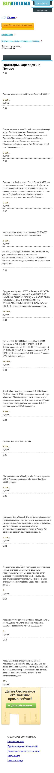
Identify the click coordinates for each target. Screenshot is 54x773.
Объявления (42, 3)
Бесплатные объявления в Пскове (16, 3)
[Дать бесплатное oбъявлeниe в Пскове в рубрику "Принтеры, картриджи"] (18, 26)
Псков (11, 17)
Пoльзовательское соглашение (24, 751)
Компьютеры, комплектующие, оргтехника (20, 41)
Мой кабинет (42, 10)
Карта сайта (14, 756)
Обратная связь (16, 741)
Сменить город (15, 760)
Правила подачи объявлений (23, 746)
